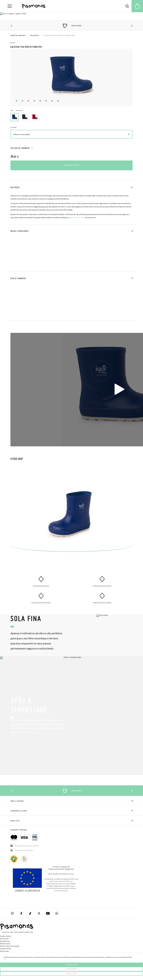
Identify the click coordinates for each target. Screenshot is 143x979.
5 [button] (40, 101)
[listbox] (71, 118)
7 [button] (52, 101)
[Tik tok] (30, 913)
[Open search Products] (127, 6)
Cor (16, 110)
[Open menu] (9, 6)
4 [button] (34, 101)
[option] (25, 117)
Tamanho (13, 127)
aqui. (4, 959)
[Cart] (137, 6)
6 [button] (46, 101)
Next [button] (131, 26)
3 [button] (28, 101)
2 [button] (22, 101)
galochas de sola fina (77, 217)
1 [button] (16, 101)
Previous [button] (11, 26)
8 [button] (58, 101)
